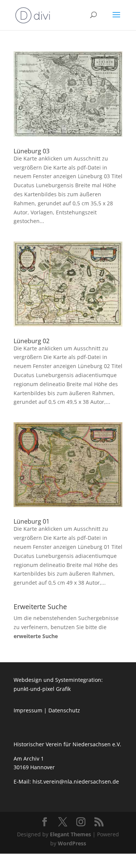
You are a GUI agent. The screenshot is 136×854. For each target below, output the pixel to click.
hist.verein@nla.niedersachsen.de (76, 781)
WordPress (72, 843)
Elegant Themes (70, 834)
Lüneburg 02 (31, 341)
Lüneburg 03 (31, 151)
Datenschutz (64, 710)
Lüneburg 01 (31, 521)
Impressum (28, 710)
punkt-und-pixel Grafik (42, 688)
